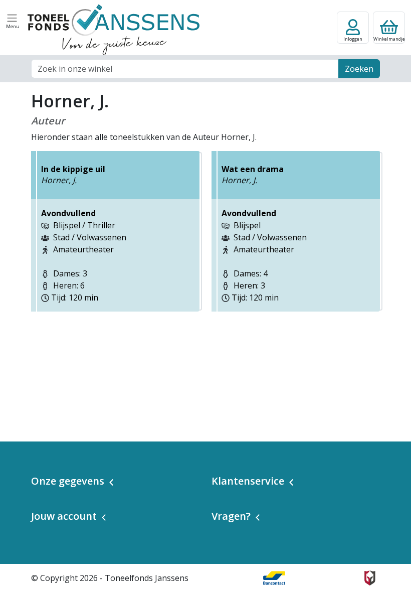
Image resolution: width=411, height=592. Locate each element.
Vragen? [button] (231, 516)
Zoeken (359, 68)
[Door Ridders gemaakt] (370, 577)
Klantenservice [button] (248, 481)
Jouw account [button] (64, 516)
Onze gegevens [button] (67, 481)
